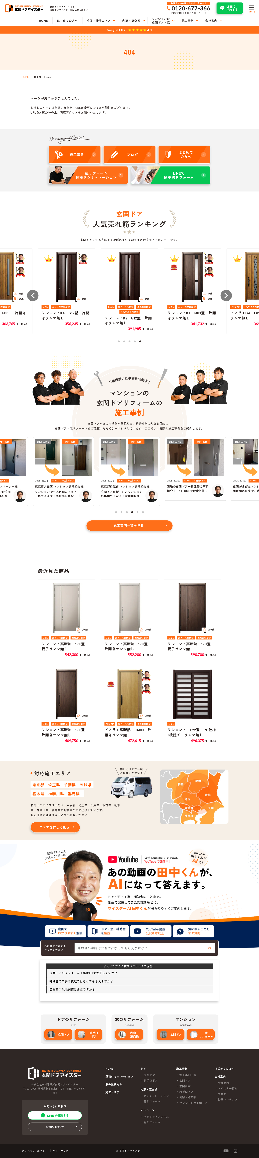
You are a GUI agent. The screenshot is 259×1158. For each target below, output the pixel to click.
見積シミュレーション (119, 1076)
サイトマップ (60, 1150)
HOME (109, 1068)
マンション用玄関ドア (193, 1103)
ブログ (222, 1094)
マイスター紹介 (227, 1088)
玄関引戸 (185, 1086)
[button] (32, 295)
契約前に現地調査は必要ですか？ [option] (72, 989)
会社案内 (223, 1083)
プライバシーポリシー (35, 1150)
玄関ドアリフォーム (156, 1117)
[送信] (209, 948)
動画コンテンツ (227, 1099)
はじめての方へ (224, 1068)
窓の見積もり (113, 1084)
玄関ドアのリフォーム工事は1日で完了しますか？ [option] (83, 972)
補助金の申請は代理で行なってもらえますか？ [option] (81, 981)
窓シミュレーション (156, 1096)
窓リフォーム (206, 1034)
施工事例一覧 (187, 1075)
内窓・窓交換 (134, 1034)
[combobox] (145, 948)
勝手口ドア (93, 1034)
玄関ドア (63, 1034)
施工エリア (112, 1092)
